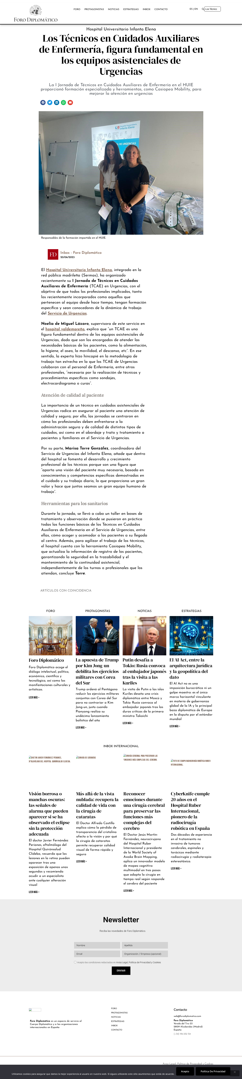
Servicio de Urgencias (67, 313)
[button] (43, 102)
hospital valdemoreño (64, 329)
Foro (50, 611)
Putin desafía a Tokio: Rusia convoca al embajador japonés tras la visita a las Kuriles (144, 671)
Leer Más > (81, 727)
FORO (77, 9)
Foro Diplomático (46, 660)
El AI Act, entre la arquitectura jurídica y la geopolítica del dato (191, 668)
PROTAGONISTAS (94, 9)
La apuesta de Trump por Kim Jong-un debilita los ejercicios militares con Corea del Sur (97, 671)
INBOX (146, 9)
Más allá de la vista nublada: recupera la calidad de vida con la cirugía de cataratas (97, 805)
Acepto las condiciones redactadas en (119, 962)
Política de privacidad (213, 1071)
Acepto (185, 1071)
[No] (235, 1073)
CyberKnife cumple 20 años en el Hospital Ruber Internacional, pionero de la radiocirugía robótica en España (190, 811)
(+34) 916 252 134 (182, 1034)
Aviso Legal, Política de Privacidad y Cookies (138, 962)
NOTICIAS (113, 9)
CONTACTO (161, 9)
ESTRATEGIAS (131, 9)
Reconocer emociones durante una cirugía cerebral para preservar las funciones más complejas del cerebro (144, 811)
